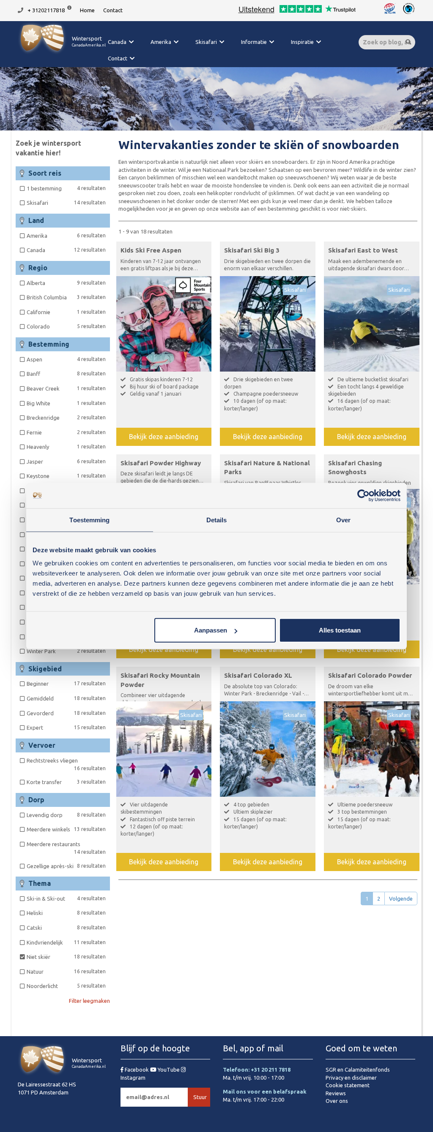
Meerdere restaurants (66, 848)
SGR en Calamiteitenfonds (358, 1069)
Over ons (337, 1101)
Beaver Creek (66, 388)
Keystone (66, 476)
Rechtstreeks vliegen (66, 764)
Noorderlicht (66, 986)
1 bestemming (66, 188)
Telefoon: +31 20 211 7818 (256, 1069)
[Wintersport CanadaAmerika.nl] (62, 53)
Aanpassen (210, 630)
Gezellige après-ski (66, 866)
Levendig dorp (66, 815)
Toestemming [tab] (89, 519)
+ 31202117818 (46, 10)
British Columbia (66, 297)
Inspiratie (302, 42)
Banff (66, 374)
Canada (117, 42)
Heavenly (66, 447)
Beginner (66, 684)
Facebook (136, 1069)
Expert (66, 727)
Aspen (66, 359)
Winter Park (66, 651)
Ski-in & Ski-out (66, 898)
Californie (66, 312)
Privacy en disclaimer (351, 1077)
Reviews (336, 1093)
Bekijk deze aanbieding (163, 436)
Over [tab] (343, 519)
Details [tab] (216, 519)
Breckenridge (66, 418)
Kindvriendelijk (66, 942)
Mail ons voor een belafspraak (265, 1091)
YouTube (168, 1069)
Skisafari (206, 42)
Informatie (254, 42)
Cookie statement (348, 1085)
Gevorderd (66, 713)
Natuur (66, 972)
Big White (66, 403)
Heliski (66, 913)
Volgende (401, 898)
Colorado (66, 326)
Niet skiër (66, 957)
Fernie (66, 432)
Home (87, 10)
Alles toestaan (340, 630)
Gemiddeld (66, 698)
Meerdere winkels (66, 829)
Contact (113, 10)
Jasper (66, 461)
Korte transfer (66, 782)
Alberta (66, 283)
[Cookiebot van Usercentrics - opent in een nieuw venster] (363, 495)
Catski (66, 928)
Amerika (161, 42)
